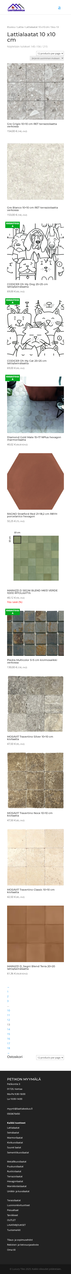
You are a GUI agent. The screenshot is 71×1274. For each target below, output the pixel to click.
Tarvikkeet (12, 1215)
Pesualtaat (13, 1210)
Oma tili (11, 1249)
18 (8, 1048)
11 (8, 1015)
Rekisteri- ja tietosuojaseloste (23, 1244)
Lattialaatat (13, 1127)
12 (8, 1020)
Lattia (20, 27)
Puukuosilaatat (15, 1166)
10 (8, 1010)
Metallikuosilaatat (16, 1161)
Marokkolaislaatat (17, 1186)
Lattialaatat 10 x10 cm (37, 27)
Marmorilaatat (15, 1137)
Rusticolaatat (14, 1171)
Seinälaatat (13, 1132)
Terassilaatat (14, 1200)
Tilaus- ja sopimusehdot (20, 1239)
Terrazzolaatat (15, 1176)
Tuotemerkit (14, 1230)
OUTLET (11, 1220)
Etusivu (11, 27)
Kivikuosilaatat (15, 1142)
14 (8, 1029)
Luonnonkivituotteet (18, 1205)
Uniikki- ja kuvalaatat (18, 1191)
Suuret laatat (14, 1147)
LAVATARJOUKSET (16, 1225)
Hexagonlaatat (15, 1181)
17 (8, 1043)
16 (8, 1038)
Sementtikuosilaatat (18, 1152)
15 (8, 1034)
